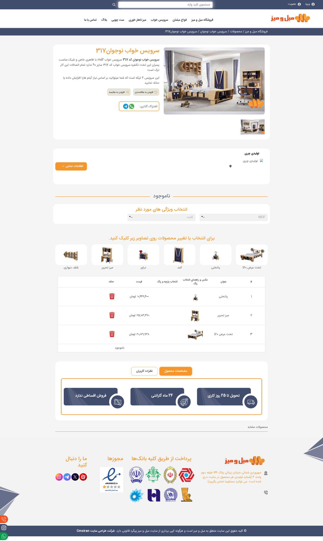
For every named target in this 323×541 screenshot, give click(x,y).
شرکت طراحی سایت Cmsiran (96, 531)
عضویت (292, 4)
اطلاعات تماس (74, 166)
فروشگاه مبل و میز (202, 20)
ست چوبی (117, 20)
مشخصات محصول (175, 371)
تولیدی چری (251, 153)
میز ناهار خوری (137, 20)
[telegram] (125, 106)
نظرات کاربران (144, 371)
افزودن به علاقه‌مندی (144, 92)
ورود (308, 4)
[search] (114, 5)
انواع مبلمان (180, 20)
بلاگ (104, 20)
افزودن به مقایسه (117, 92)
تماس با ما (90, 20)
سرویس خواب (159, 20)
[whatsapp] (131, 106)
